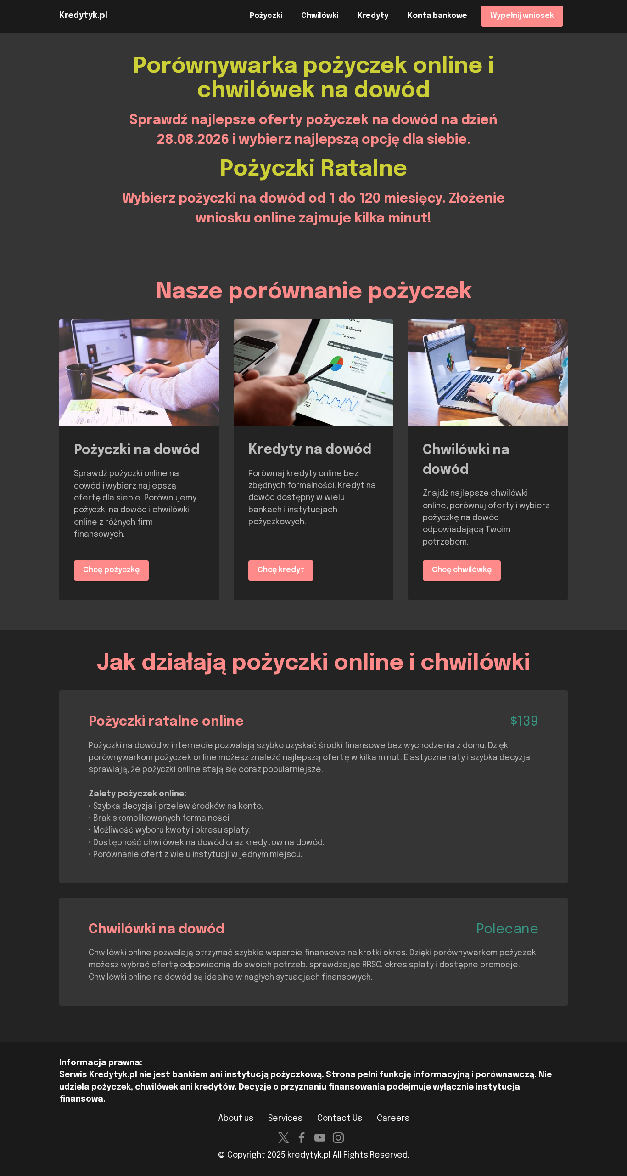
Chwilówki (319, 16)
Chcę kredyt (281, 570)
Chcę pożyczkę (111, 570)
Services (285, 1118)
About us (235, 1118)
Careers (393, 1118)
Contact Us (339, 1118)
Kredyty (373, 16)
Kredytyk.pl (83, 16)
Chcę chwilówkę (462, 570)
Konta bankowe (437, 16)
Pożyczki (266, 16)
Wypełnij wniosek (522, 16)
